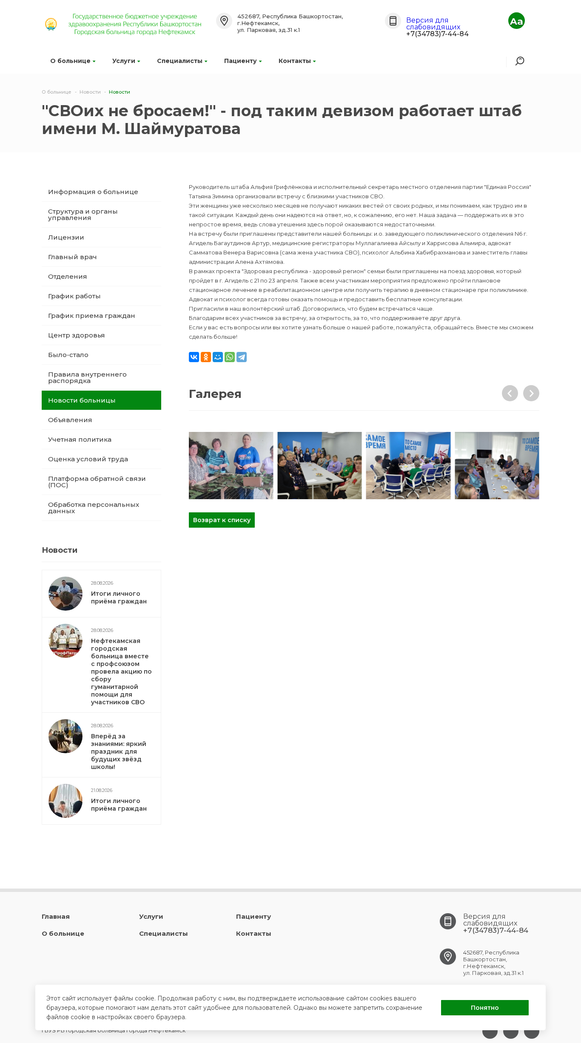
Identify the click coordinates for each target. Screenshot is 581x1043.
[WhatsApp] (230, 357)
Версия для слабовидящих (433, 23)
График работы (74, 296)
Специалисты (179, 61)
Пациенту (240, 61)
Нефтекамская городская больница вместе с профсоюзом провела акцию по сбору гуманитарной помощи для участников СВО (121, 671)
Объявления (70, 420)
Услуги (123, 61)
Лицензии (66, 237)
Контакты (295, 61)
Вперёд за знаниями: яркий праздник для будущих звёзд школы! (118, 751)
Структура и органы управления (83, 214)
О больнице (70, 61)
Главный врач (72, 257)
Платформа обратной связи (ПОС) (97, 481)
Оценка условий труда (88, 459)
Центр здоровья (76, 335)
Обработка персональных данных (93, 507)
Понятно (485, 1008)
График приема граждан (91, 315)
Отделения (67, 276)
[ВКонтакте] (194, 357)
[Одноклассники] (206, 357)
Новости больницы (82, 400)
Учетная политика (79, 439)
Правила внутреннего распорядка (87, 377)
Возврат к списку (222, 520)
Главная (56, 916)
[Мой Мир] (218, 357)
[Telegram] (241, 357)
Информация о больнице (93, 192)
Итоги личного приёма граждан (119, 597)
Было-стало (68, 355)
